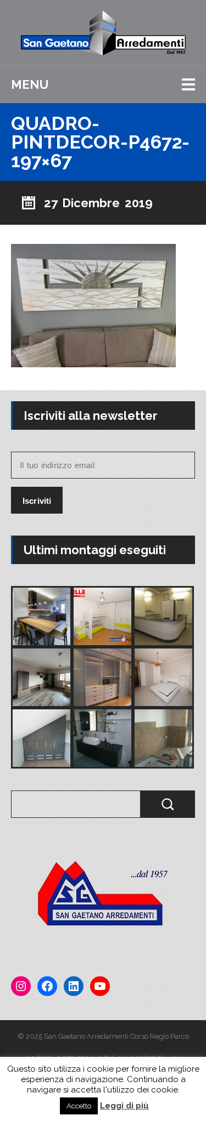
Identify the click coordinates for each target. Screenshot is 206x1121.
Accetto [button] (78, 1106)
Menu (29, 84)
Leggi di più (124, 1106)
